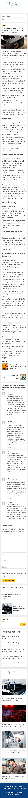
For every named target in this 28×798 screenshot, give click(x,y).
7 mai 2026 (16, 612)
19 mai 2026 (5, 598)
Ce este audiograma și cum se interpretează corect (11, 595)
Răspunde (9, 417)
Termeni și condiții (17, 786)
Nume (4, 555)
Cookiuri (15, 788)
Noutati (3, 25)
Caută (5, 619)
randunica (5, 32)
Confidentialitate (7, 788)
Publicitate (23, 788)
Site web (4, 567)
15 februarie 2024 (13, 32)
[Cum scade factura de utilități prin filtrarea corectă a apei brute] (14, 687)
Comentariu (6, 534)
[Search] (25, 10)
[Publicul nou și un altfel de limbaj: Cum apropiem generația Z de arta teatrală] (14, 713)
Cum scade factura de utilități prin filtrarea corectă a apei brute (19, 607)
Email (4, 561)
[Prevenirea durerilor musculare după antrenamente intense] (14, 765)
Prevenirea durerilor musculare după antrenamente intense (13, 664)
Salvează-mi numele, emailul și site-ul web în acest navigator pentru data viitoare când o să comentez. (14, 575)
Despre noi (8, 786)
